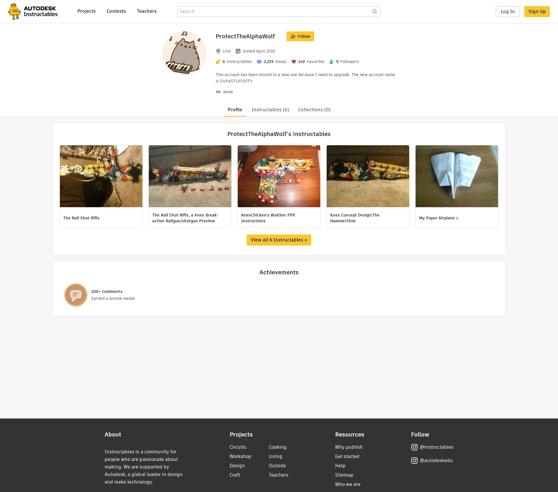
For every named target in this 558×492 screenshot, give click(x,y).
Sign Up (537, 11)
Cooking (278, 447)
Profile (235, 109)
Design (237, 465)
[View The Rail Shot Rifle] (101, 177)
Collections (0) (314, 109)
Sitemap (344, 475)
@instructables (436, 447)
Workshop (240, 456)
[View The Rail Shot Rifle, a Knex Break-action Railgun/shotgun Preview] (190, 177)
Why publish (349, 447)
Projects (86, 11)
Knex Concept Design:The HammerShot (355, 218)
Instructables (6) (270, 109)
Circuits (238, 447)
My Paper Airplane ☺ (438, 218)
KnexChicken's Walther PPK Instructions (268, 218)
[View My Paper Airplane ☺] (457, 177)
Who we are (347, 484)
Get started (347, 456)
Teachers (147, 11)
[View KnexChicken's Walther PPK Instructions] (279, 177)
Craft (235, 475)
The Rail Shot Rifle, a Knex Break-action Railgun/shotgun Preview (185, 218)
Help (340, 465)
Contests (116, 11)
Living (275, 456)
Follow (304, 36)
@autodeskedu (436, 460)
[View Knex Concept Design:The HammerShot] (368, 177)
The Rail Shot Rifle (81, 218)
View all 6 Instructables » (279, 240)
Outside (277, 465)
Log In (508, 11)
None (228, 92)
